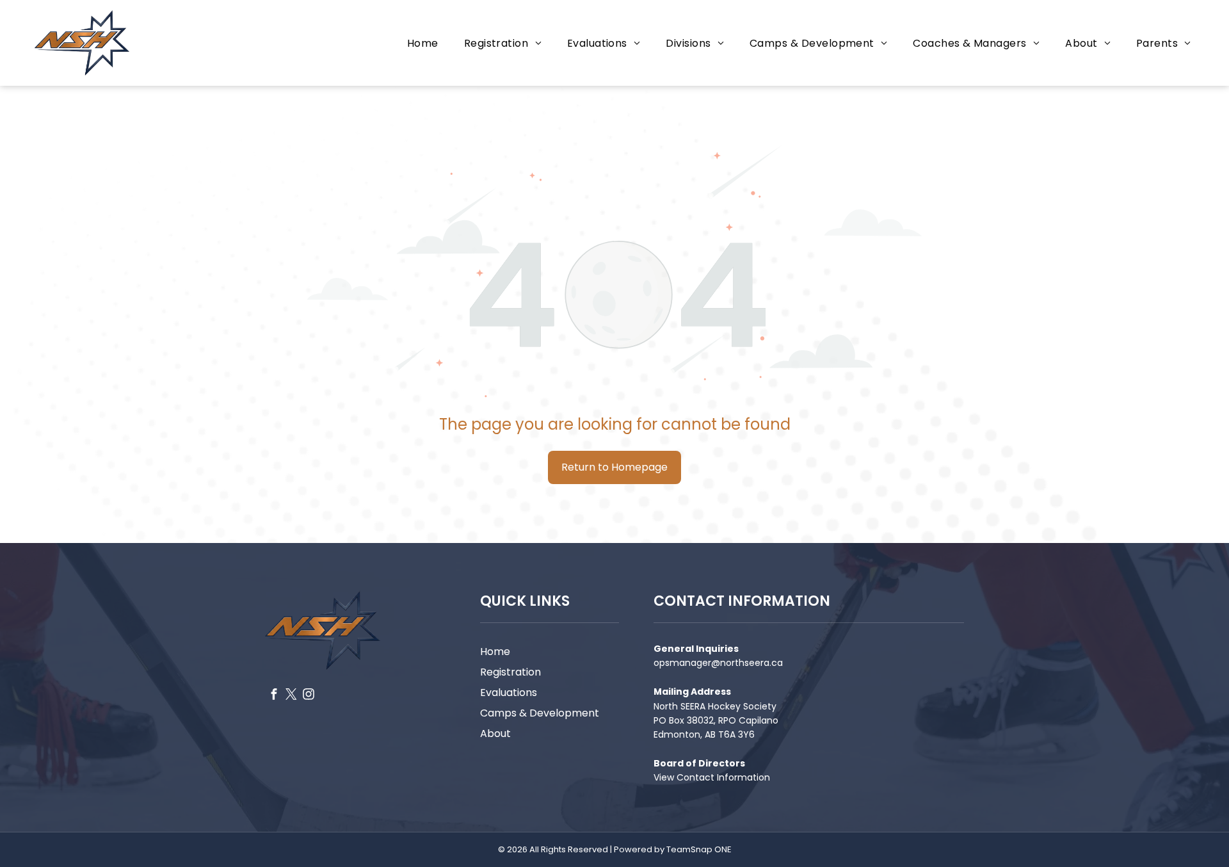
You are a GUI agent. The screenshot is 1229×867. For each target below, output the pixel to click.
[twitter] (291, 695)
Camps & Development (539, 713)
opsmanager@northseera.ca (718, 662)
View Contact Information (712, 777)
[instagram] (308, 695)
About (495, 733)
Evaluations (508, 692)
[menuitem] (422, 42)
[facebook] (273, 695)
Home (495, 651)
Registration (510, 672)
